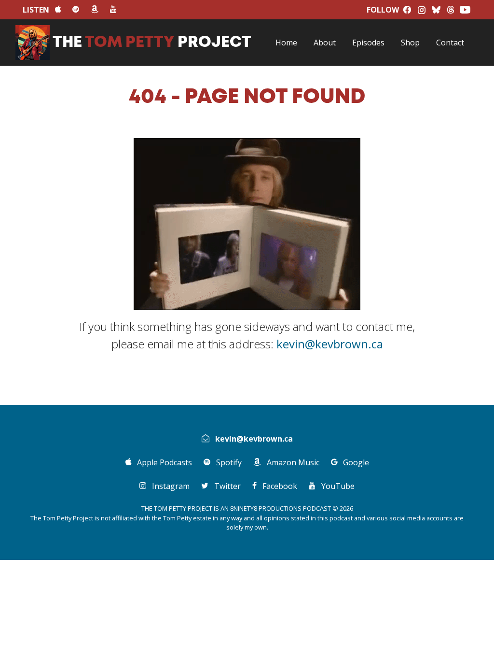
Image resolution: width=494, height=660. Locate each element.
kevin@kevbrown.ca (329, 344)
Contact (450, 42)
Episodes (368, 42)
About (325, 42)
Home (286, 42)
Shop (410, 42)
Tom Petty (152, 42)
